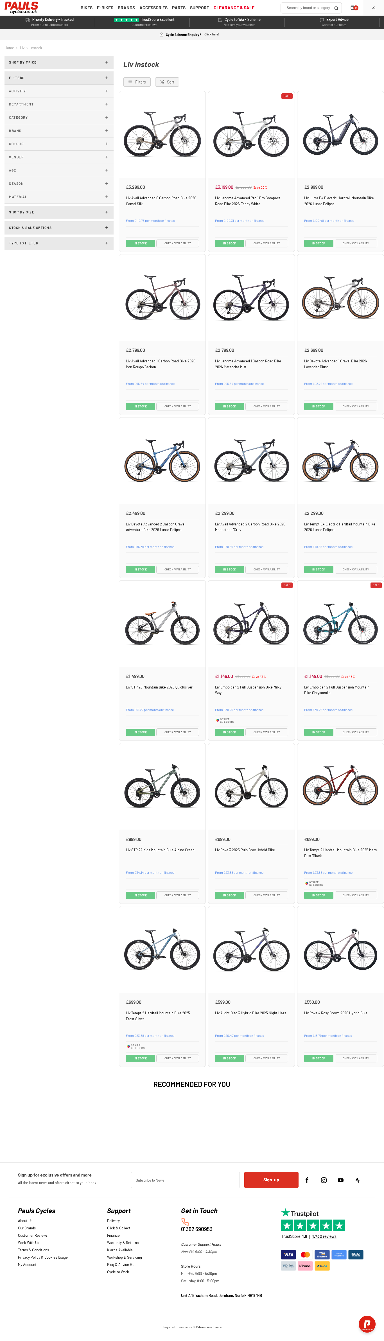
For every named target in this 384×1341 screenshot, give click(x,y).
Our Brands (27, 1228)
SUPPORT (199, 8)
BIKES (86, 8)
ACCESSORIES (153, 8)
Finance (113, 1236)
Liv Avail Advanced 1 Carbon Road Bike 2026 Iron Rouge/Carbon (160, 364)
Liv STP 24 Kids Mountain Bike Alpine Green (160, 850)
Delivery (113, 1221)
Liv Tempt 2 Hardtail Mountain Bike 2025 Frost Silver (158, 1016)
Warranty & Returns (123, 1243)
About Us (25, 1221)
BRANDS (126, 8)
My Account (27, 1265)
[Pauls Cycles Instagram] (324, 1180)
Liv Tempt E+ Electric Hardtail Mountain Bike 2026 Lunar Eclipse (339, 527)
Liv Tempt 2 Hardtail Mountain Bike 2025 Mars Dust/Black (340, 853)
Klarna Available (120, 1250)
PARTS (179, 8)
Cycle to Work (118, 1272)
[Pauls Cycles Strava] (357, 1180)
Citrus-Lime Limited (209, 1327)
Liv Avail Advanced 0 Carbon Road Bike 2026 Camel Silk (161, 201)
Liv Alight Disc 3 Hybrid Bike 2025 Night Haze (250, 1013)
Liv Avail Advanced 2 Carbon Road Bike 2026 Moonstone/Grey (250, 527)
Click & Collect (118, 1228)
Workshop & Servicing (124, 1257)
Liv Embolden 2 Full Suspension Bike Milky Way (248, 690)
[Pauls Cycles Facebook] (307, 1180)
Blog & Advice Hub (121, 1265)
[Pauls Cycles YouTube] (341, 1180)
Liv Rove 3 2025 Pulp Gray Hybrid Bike (245, 850)
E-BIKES (105, 8)
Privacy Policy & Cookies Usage (43, 1257)
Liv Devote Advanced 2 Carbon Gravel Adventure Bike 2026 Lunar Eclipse (155, 527)
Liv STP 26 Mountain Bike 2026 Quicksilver (159, 687)
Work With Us (28, 1243)
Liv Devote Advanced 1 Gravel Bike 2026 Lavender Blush (335, 364)
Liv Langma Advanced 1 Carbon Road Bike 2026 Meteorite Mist (248, 364)
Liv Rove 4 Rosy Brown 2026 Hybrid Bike (335, 1013)
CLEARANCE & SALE (234, 8)
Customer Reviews (33, 1236)
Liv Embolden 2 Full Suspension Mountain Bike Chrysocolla (336, 690)
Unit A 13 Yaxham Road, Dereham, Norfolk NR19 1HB (221, 1296)
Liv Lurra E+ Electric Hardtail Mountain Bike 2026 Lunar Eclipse (339, 201)
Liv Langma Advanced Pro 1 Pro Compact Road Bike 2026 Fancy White (247, 201)
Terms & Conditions (33, 1250)
